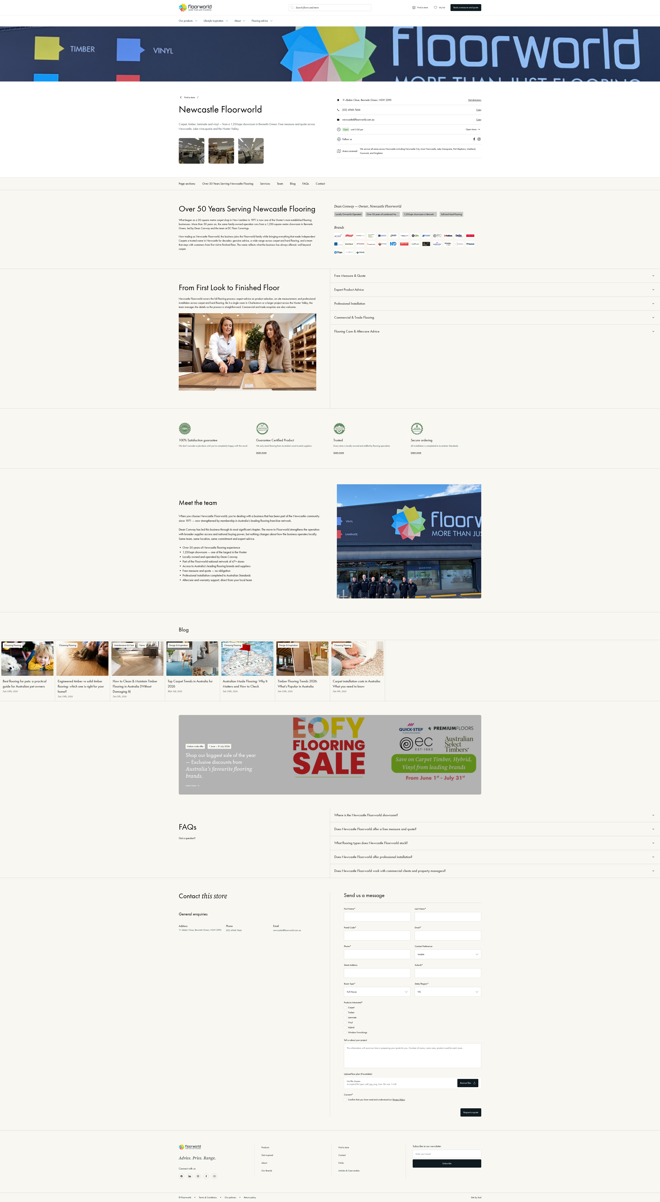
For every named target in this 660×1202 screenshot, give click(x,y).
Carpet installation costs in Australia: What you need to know (357, 683)
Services (265, 183)
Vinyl (350, 1022)
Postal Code (350, 927)
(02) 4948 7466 (351, 109)
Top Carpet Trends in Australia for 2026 (190, 683)
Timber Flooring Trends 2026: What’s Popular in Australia (297, 683)
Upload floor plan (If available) (358, 1074)
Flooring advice (260, 20)
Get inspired (267, 1155)
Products (265, 1147)
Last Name (420, 908)
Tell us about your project (355, 1040)
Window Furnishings (357, 1032)
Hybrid (351, 1027)
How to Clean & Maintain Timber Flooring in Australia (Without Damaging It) (135, 686)
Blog (292, 183)
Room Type (349, 983)
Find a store (189, 97)
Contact (320, 183)
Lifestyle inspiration (213, 20)
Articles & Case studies (349, 1170)
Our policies (230, 1197)
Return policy (250, 1197)
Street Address (350, 965)
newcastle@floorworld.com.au (358, 119)
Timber (351, 1012)
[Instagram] (479, 139)
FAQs (305, 183)
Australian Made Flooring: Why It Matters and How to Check (245, 683)
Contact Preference (423, 946)
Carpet (351, 1007)
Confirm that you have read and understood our (376, 1099)
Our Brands (266, 1170)
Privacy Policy (399, 1099)
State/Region (422, 983)
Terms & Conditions (208, 1197)
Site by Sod (476, 1197)
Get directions (474, 100)
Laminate (352, 1017)
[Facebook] (474, 139)
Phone (347, 946)
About (237, 20)
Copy (478, 109)
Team (280, 183)
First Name (349, 908)
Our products (186, 20)
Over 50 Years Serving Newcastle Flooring (227, 183)
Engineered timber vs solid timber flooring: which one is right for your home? (81, 686)
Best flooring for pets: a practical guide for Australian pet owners (24, 683)
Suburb (419, 965)
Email (418, 927)
